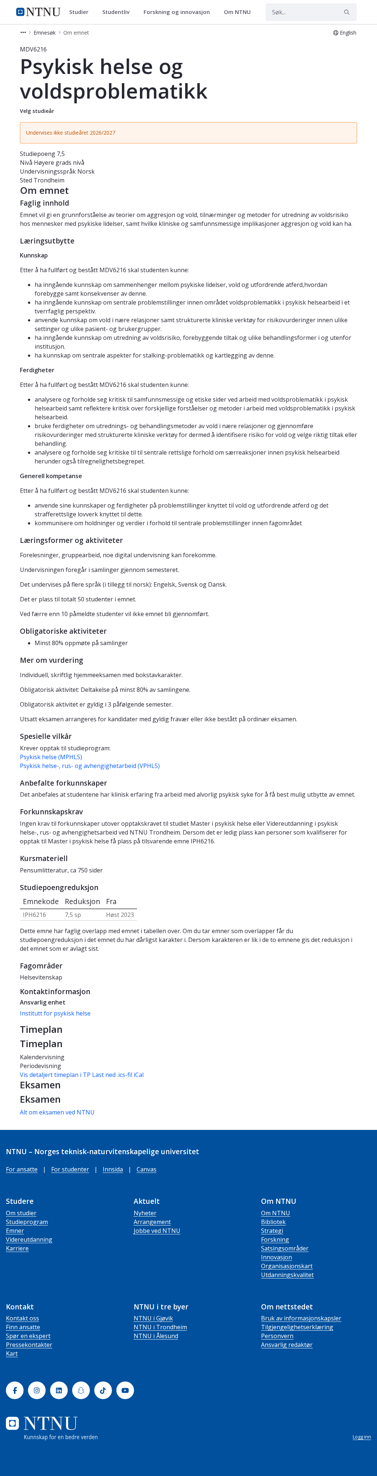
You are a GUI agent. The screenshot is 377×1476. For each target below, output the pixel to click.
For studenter (70, 1169)
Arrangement (152, 1222)
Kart (12, 1353)
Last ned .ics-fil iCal (118, 1075)
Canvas (146, 1169)
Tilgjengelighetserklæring (297, 1327)
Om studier (21, 1213)
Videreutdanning (29, 1239)
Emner (15, 1231)
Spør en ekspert (28, 1336)
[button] (23, 32)
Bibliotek (273, 1222)
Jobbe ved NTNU (157, 1231)
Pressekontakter (29, 1345)
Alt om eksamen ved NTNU (57, 1112)
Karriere (17, 1248)
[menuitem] (81, 12)
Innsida (113, 1169)
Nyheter (145, 1213)
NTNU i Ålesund (156, 1336)
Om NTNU (275, 1213)
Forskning (275, 1239)
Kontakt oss (22, 1318)
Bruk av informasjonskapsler (301, 1318)
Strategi (272, 1231)
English (348, 32)
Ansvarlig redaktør (287, 1345)
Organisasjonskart (287, 1266)
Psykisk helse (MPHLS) (51, 757)
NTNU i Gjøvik (153, 1318)
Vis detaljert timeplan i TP (55, 1075)
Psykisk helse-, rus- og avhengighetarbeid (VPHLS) (90, 766)
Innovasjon (276, 1257)
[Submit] (348, 12)
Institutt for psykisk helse (55, 1013)
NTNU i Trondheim (160, 1327)
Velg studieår (37, 110)
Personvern (277, 1336)
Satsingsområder (285, 1248)
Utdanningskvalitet (287, 1275)
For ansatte (22, 1169)
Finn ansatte (23, 1327)
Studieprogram (27, 1222)
